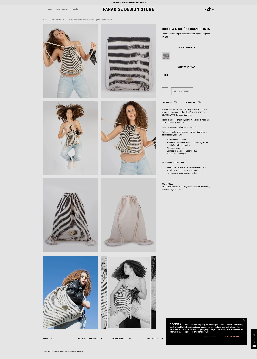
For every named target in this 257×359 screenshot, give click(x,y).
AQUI (207, 332)
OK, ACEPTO (232, 336)
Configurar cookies (208, 336)
